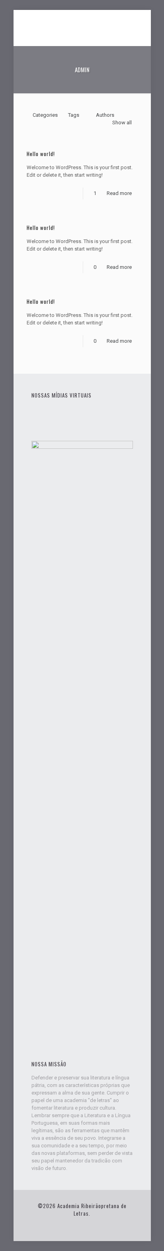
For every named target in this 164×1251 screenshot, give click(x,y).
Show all (122, 122)
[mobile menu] (140, 26)
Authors (105, 115)
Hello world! (41, 154)
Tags (73, 115)
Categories (45, 115)
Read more (119, 193)
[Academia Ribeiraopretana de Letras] (82, 26)
